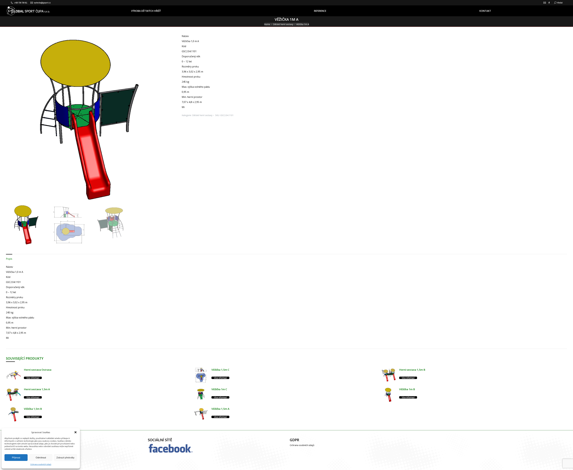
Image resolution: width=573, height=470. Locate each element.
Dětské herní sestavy (202, 115)
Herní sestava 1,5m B (412, 369)
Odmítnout (41, 457)
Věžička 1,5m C (220, 369)
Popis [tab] (9, 258)
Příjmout (16, 457)
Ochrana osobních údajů (40, 464)
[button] (75, 432)
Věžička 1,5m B (33, 408)
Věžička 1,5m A (220, 408)
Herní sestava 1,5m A (37, 389)
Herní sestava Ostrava (37, 369)
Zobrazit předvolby (65, 457)
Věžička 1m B (407, 389)
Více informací (32, 378)
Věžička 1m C (219, 389)
